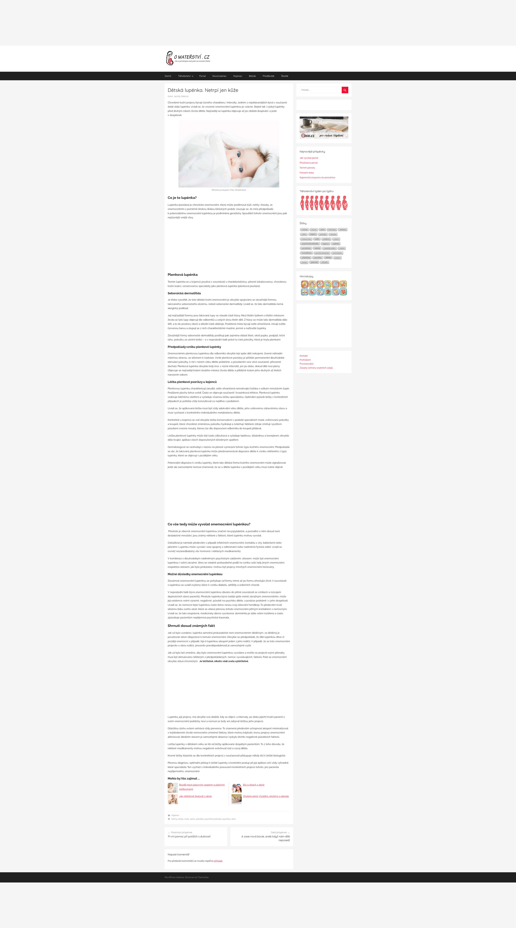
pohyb (304, 262)
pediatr (337, 258)
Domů (168, 76)
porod (314, 262)
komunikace (337, 253)
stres (233, 819)
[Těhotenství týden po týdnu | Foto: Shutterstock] (324, 209)
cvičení (336, 239)
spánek (336, 243)
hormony (332, 229)
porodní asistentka (322, 253)
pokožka (200, 819)
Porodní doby (307, 172)
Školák (284, 76)
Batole (252, 76)
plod (322, 229)
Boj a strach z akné (253, 784)
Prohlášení (305, 359)
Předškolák (268, 76)
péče (192, 819)
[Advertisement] (258, 23)
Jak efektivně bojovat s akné (195, 796)
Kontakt (304, 355)
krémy (174, 819)
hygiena (326, 243)
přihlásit (218, 861)
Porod (202, 76)
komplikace (306, 253)
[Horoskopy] (324, 294)
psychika (226, 819)
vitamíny (306, 257)
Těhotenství (184, 76)
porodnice (306, 248)
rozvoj (304, 229)
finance (314, 230)
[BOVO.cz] (324, 138)
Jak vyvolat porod (309, 158)
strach (325, 262)
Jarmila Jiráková (181, 96)
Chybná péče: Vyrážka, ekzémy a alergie (266, 796)
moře (186, 819)
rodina (342, 248)
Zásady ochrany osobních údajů (316, 367)
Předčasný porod (309, 162)
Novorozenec (219, 76)
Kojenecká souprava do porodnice (317, 177)
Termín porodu (307, 167)
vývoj (317, 248)
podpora (326, 239)
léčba (180, 819)
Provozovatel (306, 363)
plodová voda (306, 239)
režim (304, 234)
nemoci (343, 229)
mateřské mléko (329, 248)
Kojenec (237, 76)
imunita (333, 234)
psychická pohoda (213, 819)
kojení (313, 234)
